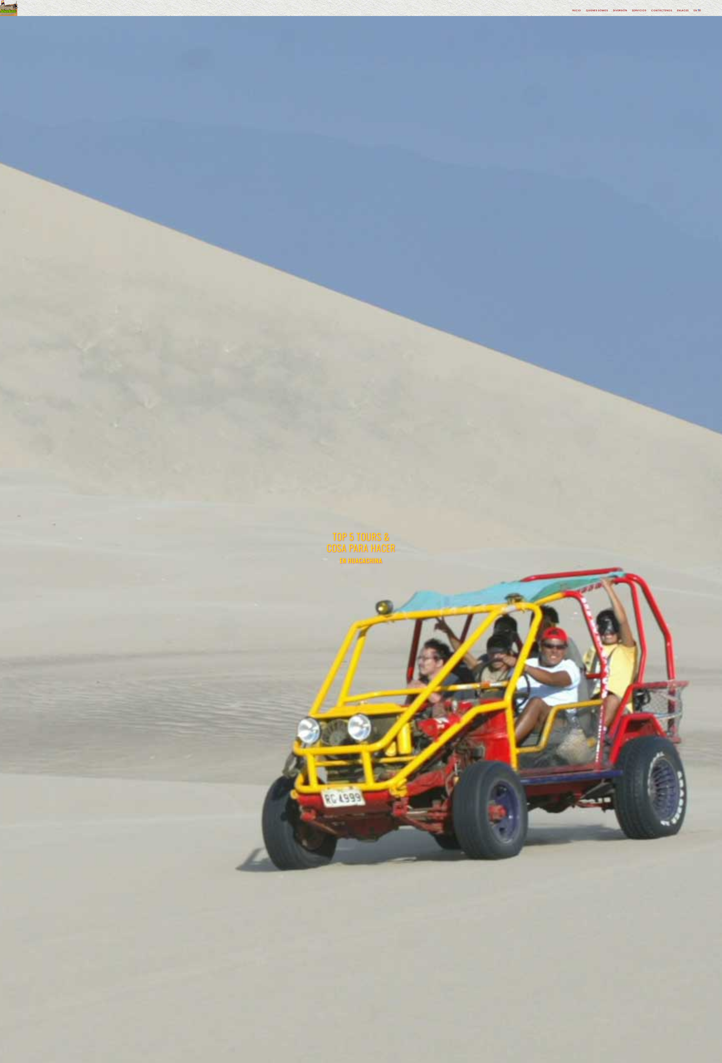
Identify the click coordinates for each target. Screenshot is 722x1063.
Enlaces (683, 10)
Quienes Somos (597, 10)
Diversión (620, 10)
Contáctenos (661, 10)
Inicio (576, 10)
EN (696, 10)
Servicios (639, 10)
